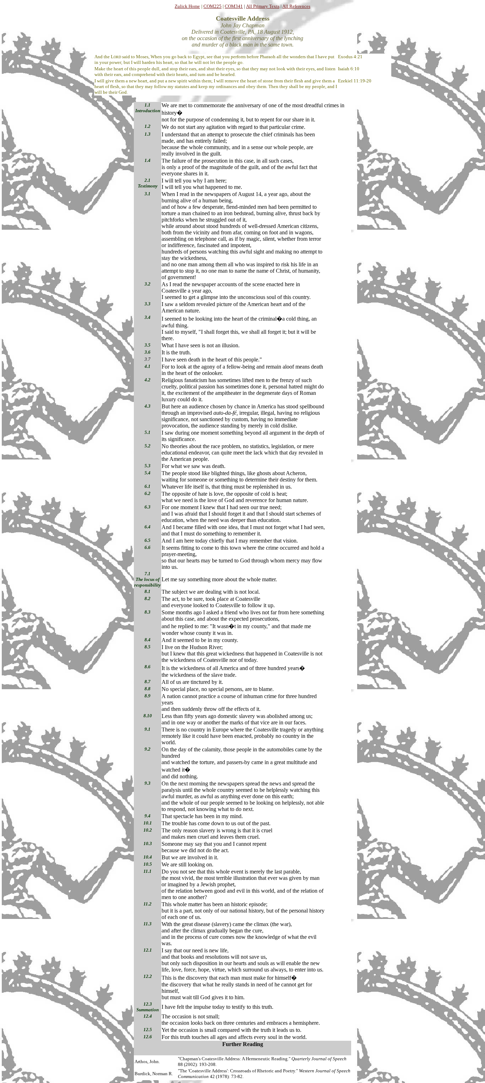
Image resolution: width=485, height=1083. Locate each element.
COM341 (234, 6)
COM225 (212, 6)
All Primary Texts (262, 6)
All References (296, 6)
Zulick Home (187, 6)
